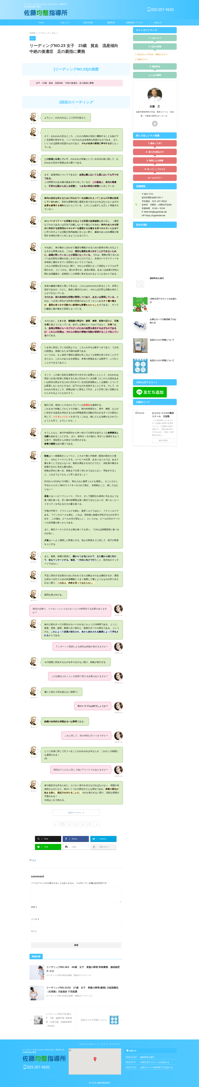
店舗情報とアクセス (134, 22)
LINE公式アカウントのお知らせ (154, 1062)
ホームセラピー (155, 177)
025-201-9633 (162, 10)
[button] (95, 1059)
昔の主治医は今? (156, 152)
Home (41, 22)
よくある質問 (155, 75)
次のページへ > (76, 812)
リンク (103, 1044)
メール (35, 919)
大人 (34, 860)
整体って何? (156, 143)
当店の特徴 (88, 22)
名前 (34, 907)
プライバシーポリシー (88, 1044)
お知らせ (158, 22)
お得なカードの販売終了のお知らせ (156, 1067)
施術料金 (111, 22)
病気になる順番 (156, 160)
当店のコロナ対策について (162, 340)
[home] (155, 124)
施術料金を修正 (157, 278)
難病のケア (143, 59)
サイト (34, 931)
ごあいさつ (64, 22)
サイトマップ (114, 1044)
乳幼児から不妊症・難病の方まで (152, 54)
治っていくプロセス (156, 169)
